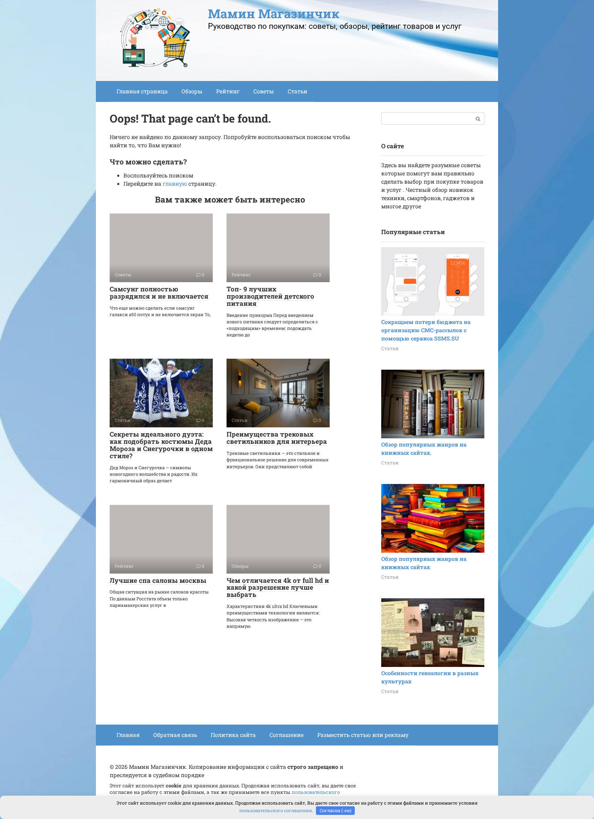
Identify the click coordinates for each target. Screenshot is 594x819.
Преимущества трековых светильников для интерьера (277, 438)
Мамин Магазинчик (273, 13)
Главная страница (142, 91)
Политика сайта (233, 734)
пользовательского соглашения (275, 810)
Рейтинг (228, 91)
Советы (263, 91)
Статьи (297, 91)
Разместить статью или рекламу (362, 734)
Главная (128, 734)
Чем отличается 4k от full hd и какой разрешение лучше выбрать (278, 587)
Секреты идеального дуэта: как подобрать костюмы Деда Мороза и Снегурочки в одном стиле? (161, 445)
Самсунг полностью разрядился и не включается (159, 292)
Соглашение (287, 734)
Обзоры (192, 91)
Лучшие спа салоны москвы (158, 580)
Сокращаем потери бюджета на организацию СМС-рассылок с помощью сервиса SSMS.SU (426, 330)
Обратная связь (175, 734)
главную (175, 183)
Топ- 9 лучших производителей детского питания (270, 296)
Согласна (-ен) (335, 810)
